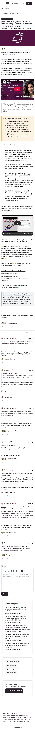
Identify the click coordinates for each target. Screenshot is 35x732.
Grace (6, 49)
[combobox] (17, 8)
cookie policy (27, 721)
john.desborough (9, 338)
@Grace (3, 342)
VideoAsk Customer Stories (11, 13)
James (6, 543)
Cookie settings (17, 727)
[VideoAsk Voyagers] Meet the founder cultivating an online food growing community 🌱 (17, 636)
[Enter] (3, 8)
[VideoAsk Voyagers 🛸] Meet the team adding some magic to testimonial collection (17, 645)
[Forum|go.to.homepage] (14, 3)
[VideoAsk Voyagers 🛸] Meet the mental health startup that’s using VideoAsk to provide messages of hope (17, 627)
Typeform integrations (12, 661)
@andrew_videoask (23, 473)
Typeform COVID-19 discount (21, 68)
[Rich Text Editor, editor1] (17, 582)
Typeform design (11, 665)
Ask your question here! (14, 690)
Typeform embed (11, 672)
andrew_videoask (10, 442)
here (2, 258)
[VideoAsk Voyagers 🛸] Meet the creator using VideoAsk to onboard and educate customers (16, 609)
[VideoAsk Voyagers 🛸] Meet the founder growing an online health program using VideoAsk (15, 618)
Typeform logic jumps (12, 669)
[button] (4, 4)
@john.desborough (21, 382)
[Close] (33, 711)
